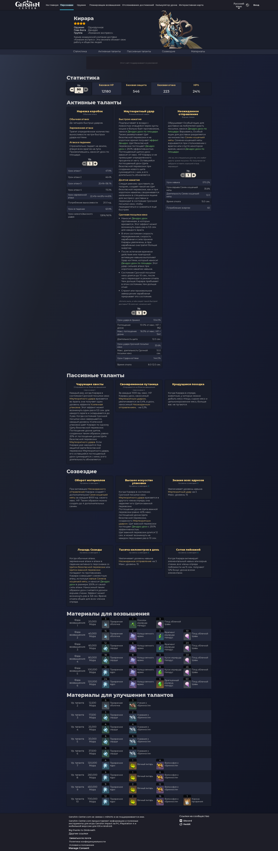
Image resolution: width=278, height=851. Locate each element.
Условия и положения (81, 845)
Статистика (80, 51)
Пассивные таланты (139, 51)
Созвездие (168, 51)
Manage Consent (79, 848)
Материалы (198, 51)
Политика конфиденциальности (87, 841)
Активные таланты (109, 51)
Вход (256, 5)
